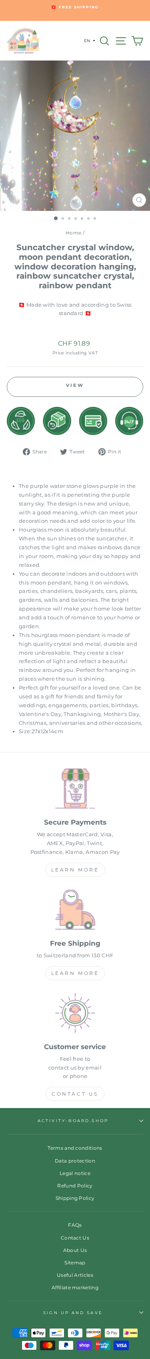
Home (73, 233)
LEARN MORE (75, 870)
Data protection (75, 1161)
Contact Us (75, 1094)
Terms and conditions (75, 1148)
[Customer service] (75, 1014)
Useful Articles (75, 1275)
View (75, 385)
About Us (75, 1250)
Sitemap (74, 1263)
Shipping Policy (75, 1198)
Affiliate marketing (75, 1287)
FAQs (75, 1225)
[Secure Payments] (75, 789)
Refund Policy (74, 1186)
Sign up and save (72, 1312)
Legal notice (75, 1173)
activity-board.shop (73, 1120)
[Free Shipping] (75, 911)
